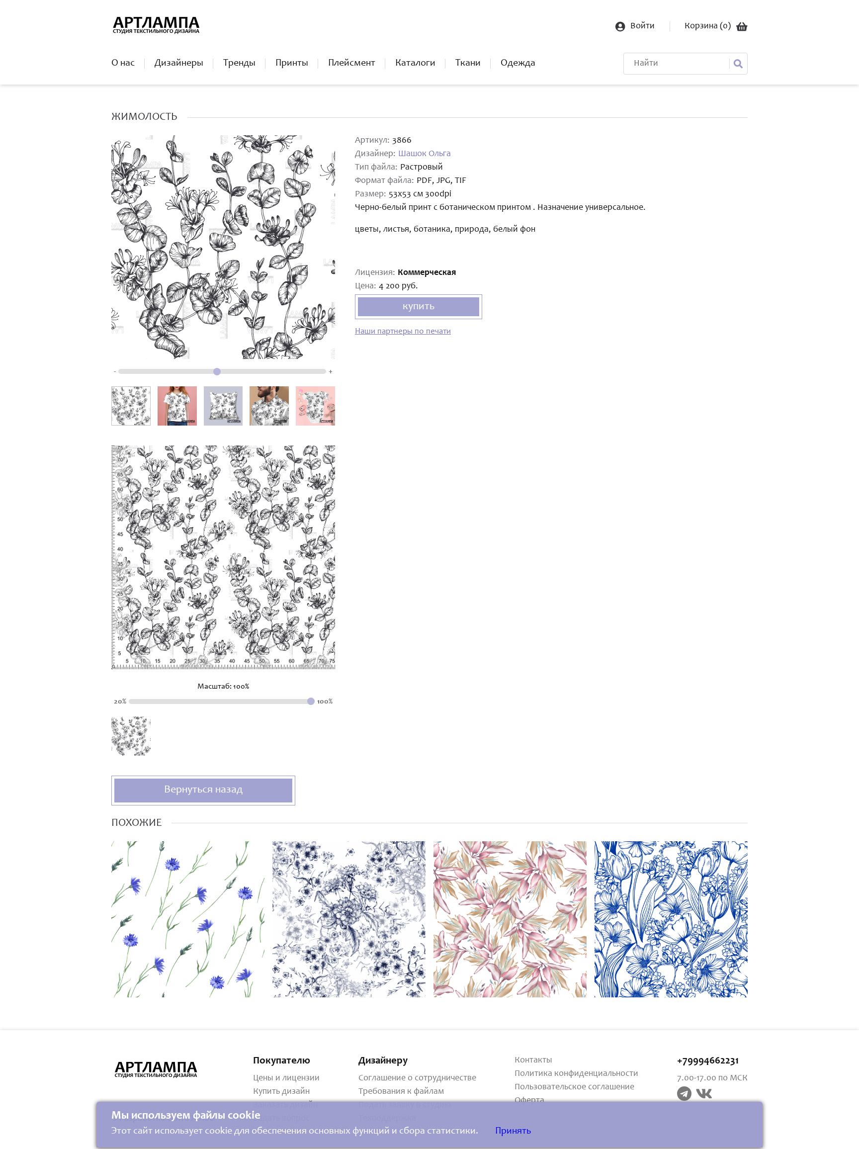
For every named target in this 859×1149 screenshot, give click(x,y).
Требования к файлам (401, 1091)
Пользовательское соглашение (574, 1087)
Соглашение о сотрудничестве (417, 1078)
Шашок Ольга (424, 154)
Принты (291, 64)
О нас (123, 64)
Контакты (533, 1060)
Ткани (468, 64)
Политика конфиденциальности (576, 1073)
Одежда (518, 64)
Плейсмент (351, 64)
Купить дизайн (281, 1091)
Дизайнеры (179, 64)
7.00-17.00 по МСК (712, 1078)
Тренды (239, 64)
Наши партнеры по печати (403, 332)
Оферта (529, 1100)
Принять (513, 1132)
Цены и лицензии (286, 1078)
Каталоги (415, 64)
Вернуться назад (203, 790)
